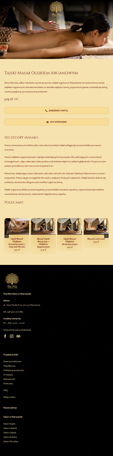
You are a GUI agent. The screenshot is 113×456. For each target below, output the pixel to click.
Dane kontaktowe (12, 361)
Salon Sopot (9, 423)
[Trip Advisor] (18, 336)
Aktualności (9, 379)
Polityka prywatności (13, 370)
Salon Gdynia (9, 432)
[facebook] (5, 336)
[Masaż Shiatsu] (29, 226)
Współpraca (9, 365)
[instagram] (11, 336)
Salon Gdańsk (10, 428)
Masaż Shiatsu (29, 239)
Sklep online (9, 397)
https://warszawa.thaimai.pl (17, 329)
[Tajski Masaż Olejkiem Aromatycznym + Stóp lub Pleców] (81, 226)
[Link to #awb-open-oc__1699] (59, 22)
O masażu (8, 374)
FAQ (5, 390)
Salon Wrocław (10, 441)
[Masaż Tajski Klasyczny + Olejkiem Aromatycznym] (55, 226)
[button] (6, 236)
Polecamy (8, 383)
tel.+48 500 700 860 (13, 311)
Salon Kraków (10, 437)
